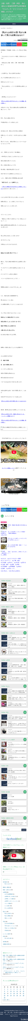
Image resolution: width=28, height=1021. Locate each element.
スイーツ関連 (8, 903)
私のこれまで (8, 883)
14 (23, 991)
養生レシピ (7, 918)
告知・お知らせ (7, 889)
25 (14, 995)
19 (17, 993)
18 (14, 993)
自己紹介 (5, 882)
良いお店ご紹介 (8, 938)
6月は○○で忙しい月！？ (13, 809)
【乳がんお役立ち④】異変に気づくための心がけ (13, 401)
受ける (23, 562)
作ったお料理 (8, 908)
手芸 (4, 921)
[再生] (4, 860)
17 (10, 993)
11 (14, 991)
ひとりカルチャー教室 (14, 558)
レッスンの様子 (7, 934)
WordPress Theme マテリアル (17, 1010)
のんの (3, 558)
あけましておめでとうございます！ (16, 783)
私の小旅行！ (11, 803)
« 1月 (4, 999)
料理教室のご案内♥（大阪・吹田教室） (17, 618)
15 (4, 993)
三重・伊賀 (16, 560)
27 (20, 995)
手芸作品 (7, 930)
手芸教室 (4, 566)
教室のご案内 (6, 887)
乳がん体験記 (8, 915)
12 (17, 991)
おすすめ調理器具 (9, 894)
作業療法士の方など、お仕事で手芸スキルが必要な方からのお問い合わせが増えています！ (17, 725)
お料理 (4, 892)
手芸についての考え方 (10, 928)
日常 (4, 936)
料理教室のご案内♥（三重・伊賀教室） (17, 624)
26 (17, 995)
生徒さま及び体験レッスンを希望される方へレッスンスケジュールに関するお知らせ (17, 645)
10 (10, 991)
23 (7, 995)
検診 (3, 568)
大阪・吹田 (4, 564)
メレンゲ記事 (11, 796)
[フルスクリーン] (23, 860)
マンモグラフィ (6, 560)
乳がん (19, 40)
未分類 (4, 941)
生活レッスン (10, 568)
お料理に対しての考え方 (10, 896)
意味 (17, 564)
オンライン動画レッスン (8, 468)
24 (10, 995)
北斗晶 (16, 562)
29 (4, 997)
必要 (12, 564)
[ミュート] (21, 860)
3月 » (8, 999)
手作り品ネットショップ (10, 925)
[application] (14, 855)
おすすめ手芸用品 (9, 923)
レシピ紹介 (7, 905)
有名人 (19, 566)
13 (20, 991)
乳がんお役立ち (24, 40)
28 (23, 995)
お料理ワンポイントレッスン (11, 901)
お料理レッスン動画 (9, 898)
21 (23, 993)
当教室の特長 (6, 944)
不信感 (3, 562)
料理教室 (12, 566)
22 (4, 995)
